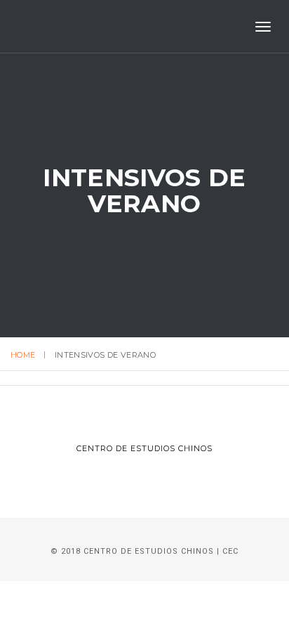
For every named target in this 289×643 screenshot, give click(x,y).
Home (23, 355)
